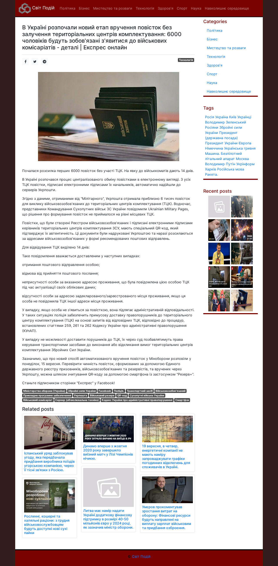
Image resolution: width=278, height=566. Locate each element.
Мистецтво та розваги (226, 48)
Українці (244, 117)
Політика (214, 30)
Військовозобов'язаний (170, 390)
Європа (245, 143)
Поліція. (119, 390)
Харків (210, 169)
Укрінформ (245, 164)
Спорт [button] (182, 8)
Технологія (186, 60)
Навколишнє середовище (229, 91)
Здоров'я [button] (165, 8)
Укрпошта (80, 395)
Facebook (105, 390)
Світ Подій (43, 7)
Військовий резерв (102, 395)
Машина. (212, 153)
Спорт (212, 74)
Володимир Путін (220, 164)
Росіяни (211, 127)
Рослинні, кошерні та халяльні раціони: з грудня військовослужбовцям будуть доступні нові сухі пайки (47, 524)
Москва (242, 159)
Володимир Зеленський (225, 122)
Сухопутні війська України (147, 395)
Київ (232, 117)
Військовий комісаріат (38, 400)
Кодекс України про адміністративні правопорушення (137, 400)
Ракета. (211, 174)
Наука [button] (196, 8)
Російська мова (230, 169)
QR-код (122, 395)
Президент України (221, 143)
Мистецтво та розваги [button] (112, 8)
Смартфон (182, 400)
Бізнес (212, 39)
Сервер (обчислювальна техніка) (77, 400)
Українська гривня (240, 148)
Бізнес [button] (84, 8)
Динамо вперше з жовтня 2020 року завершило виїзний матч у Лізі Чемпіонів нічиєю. (108, 452)
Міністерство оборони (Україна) (44, 390)
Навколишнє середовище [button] (227, 8)
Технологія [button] (145, 8)
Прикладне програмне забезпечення (47, 395)
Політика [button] (67, 8)
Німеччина (214, 148)
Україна (221, 117)
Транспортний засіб (140, 390)
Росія (209, 117)
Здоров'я (214, 65)
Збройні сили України (82, 390)
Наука (212, 82)
